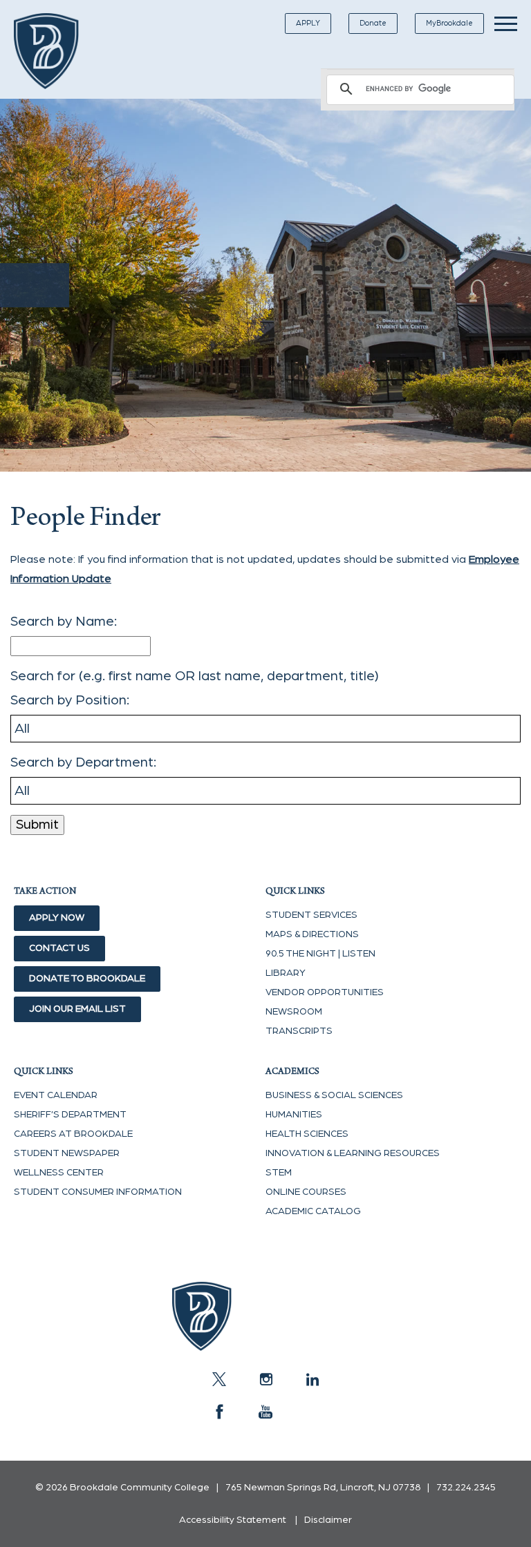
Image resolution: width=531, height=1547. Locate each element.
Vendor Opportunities (325, 992)
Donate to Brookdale (87, 978)
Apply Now (56, 918)
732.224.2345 (466, 1487)
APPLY (308, 23)
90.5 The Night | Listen (320, 954)
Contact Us (59, 948)
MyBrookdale (449, 23)
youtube (265, 1411)
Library (286, 973)
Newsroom (294, 1012)
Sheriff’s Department (70, 1115)
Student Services (311, 915)
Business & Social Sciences (334, 1095)
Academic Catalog (313, 1211)
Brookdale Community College (57, 51)
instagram (265, 1379)
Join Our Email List (77, 1009)
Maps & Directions (312, 934)
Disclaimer (328, 1520)
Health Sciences (307, 1134)
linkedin (311, 1379)
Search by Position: (69, 700)
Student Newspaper (67, 1153)
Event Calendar (55, 1095)
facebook (219, 1411)
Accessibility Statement (232, 1520)
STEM (279, 1173)
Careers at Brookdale (73, 1134)
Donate (373, 23)
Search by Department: (83, 762)
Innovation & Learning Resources (353, 1153)
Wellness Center (59, 1173)
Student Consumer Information (98, 1192)
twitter (219, 1379)
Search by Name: (63, 621)
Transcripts (299, 1031)
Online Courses (306, 1192)
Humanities (294, 1115)
